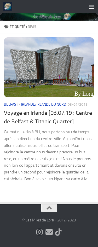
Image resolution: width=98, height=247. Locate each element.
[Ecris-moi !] (49, 232)
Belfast (11, 104)
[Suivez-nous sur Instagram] (39, 232)
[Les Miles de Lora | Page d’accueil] (9, 6)
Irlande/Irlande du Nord (43, 104)
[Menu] (91, 6)
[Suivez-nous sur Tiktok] (58, 232)
